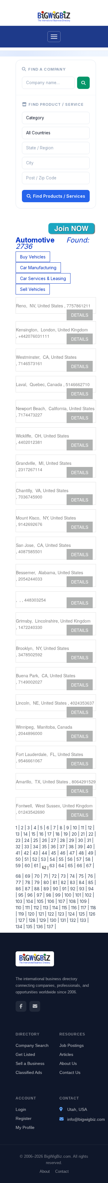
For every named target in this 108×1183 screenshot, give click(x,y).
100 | (68, 895)
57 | (79, 859)
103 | (20, 901)
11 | (83, 827)
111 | (28, 907)
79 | (37, 882)
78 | (28, 882)
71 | (46, 876)
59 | (19, 865)
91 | (65, 888)
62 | (44, 867)
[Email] (34, 1006)
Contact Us (69, 1072)
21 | (83, 834)
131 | (63, 920)
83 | (73, 882)
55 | (62, 859)
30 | (81, 840)
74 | (72, 876)
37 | (63, 846)
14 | (26, 834)
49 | (91, 852)
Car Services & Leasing (43, 278)
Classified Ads (29, 1072)
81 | (56, 882)
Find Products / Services (59, 196)
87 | (28, 888)
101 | (79, 895)
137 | (51, 926)
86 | (20, 888)
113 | (46, 907)
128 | (33, 920)
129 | (43, 920)
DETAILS (79, 315)
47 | (72, 852)
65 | (71, 865)
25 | (36, 840)
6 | (48, 827)
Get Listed (25, 1054)
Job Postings (71, 1045)
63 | (52, 865)
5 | (42, 827)
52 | (35, 859)
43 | (36, 852)
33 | (27, 846)
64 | (62, 865)
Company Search (32, 1045)
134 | (20, 926)
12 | (90, 827)
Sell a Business (30, 1063)
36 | (54, 846)
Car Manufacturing (38, 267)
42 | (27, 852)
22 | (91, 834)
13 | (19, 834)
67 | (89, 865)
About (45, 1171)
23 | (19, 840)
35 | (45, 846)
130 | (54, 920)
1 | (18, 827)
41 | (19, 852)
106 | (51, 901)
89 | (47, 888)
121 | (41, 913)
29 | (72, 840)
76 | (91, 876)
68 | (20, 876)
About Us (68, 1063)
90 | (56, 888)
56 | (70, 859)
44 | (45, 852)
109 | (84, 901)
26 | (45, 840)
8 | (61, 827)
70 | (37, 876)
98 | (49, 895)
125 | (82, 913)
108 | (73, 901)
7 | (55, 827)
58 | (88, 859)
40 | (90, 846)
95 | (21, 895)
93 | (82, 888)
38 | (72, 846)
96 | (30, 895)
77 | (20, 882)
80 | (47, 882)
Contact (62, 1171)
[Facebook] (21, 1006)
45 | (54, 852)
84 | (82, 882)
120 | (32, 913)
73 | (63, 876)
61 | (37, 865)
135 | (30, 926)
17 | (50, 834)
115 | (65, 907)
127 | (22, 920)
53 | (44, 859)
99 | (58, 895)
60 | (28, 865)
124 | (72, 913)
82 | (64, 882)
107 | (62, 901)
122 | (51, 913)
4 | (35, 827)
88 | (37, 888)
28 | (63, 840)
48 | (82, 852)
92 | (73, 888)
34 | (36, 846)
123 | (62, 913)
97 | (40, 895)
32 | (19, 846)
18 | (58, 834)
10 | (76, 827)
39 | (81, 846)
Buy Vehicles (33, 256)
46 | (63, 852)
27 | (54, 840)
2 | (23, 827)
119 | (22, 913)
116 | (75, 907)
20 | (75, 834)
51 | (27, 859)
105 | (41, 901)
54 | (53, 859)
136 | (40, 926)
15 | (34, 834)
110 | (20, 907)
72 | (54, 876)
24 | (27, 840)
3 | (29, 827)
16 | (42, 834)
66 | (80, 865)
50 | (19, 859)
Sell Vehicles (32, 289)
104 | (30, 901)
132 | (73, 920)
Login (21, 1109)
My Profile (25, 1127)
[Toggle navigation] (54, 36)
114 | (56, 907)
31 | (90, 840)
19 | (66, 834)
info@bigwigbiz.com (86, 1119)
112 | (37, 907)
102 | (89, 895)
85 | (91, 882)
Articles (66, 1054)
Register (24, 1118)
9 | (68, 827)
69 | (28, 876)
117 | (84, 907)
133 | (84, 920)
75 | (81, 876)
